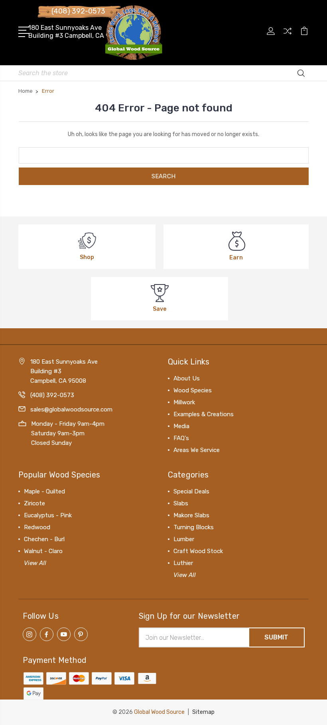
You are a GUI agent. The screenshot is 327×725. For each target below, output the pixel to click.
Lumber (183, 539)
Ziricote (34, 503)
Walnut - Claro (43, 551)
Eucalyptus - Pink (48, 515)
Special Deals (191, 491)
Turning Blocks (193, 527)
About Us (186, 378)
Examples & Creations (203, 414)
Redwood (37, 527)
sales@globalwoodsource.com (71, 409)
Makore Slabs (191, 515)
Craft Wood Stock (198, 551)
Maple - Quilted (44, 491)
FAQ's (181, 438)
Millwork (184, 402)
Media (181, 426)
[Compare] (287, 36)
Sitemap (203, 712)
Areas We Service (196, 450)
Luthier (183, 563)
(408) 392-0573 (78, 11)
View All (35, 563)
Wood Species (192, 390)
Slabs (180, 503)
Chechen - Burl (44, 539)
